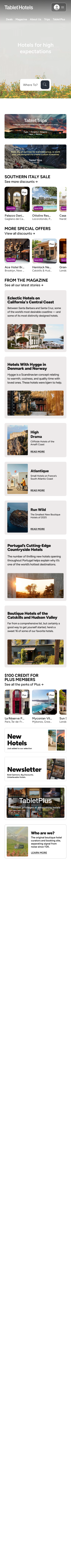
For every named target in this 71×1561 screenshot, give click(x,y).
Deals (9, 19)
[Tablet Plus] (35, 803)
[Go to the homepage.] (19, 7)
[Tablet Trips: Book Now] (35, 126)
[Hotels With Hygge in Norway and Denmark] (35, 387)
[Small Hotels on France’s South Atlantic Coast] (35, 479)
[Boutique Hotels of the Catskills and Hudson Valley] (35, 636)
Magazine (21, 19)
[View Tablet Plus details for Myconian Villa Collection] (52, 695)
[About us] (35, 841)
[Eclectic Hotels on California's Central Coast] (35, 321)
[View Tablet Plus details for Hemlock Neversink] (52, 244)
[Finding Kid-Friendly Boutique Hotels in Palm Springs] (35, 440)
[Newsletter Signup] (35, 769)
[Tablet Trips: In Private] (35, 157)
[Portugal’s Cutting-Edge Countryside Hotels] (35, 570)
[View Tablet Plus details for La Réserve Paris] (24, 695)
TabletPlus (59, 19)
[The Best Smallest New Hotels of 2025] (35, 518)
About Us (35, 19)
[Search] (45, 84)
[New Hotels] (35, 740)
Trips (47, 19)
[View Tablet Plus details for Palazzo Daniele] (24, 192)
